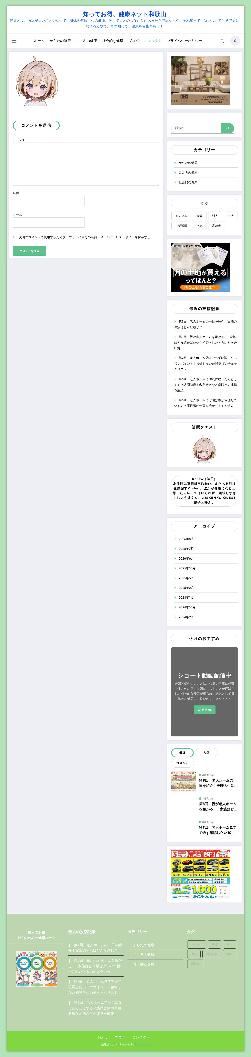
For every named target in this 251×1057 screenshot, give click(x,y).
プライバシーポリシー (184, 40)
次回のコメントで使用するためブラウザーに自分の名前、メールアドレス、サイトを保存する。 (86, 237)
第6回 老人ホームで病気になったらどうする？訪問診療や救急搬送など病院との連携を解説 (205, 385)
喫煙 (200, 216)
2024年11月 (187, 597)
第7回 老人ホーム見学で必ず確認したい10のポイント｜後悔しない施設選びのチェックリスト (205, 364)
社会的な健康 (112, 40)
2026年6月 (186, 558)
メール (17, 215)
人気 (206, 752)
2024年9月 (186, 617)
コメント (19, 140)
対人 (215, 216)
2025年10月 (187, 568)
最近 (182, 752)
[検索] (222, 41)
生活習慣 (181, 226)
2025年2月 (186, 587)
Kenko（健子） (204, 479)
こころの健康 (86, 40)
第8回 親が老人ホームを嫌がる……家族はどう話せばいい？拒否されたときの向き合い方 (205, 343)
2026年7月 (186, 548)
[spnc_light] (235, 41)
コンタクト (153, 40)
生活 (231, 216)
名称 (16, 193)
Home (102, 1037)
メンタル (181, 216)
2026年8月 (186, 539)
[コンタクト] (38, 80)
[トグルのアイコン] (14, 41)
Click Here (205, 709)
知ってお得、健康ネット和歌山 (124, 14)
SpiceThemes (142, 1044)
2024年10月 (187, 607)
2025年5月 (186, 578)
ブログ (133, 40)
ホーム (39, 40)
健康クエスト (204, 427)
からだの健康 (60, 40)
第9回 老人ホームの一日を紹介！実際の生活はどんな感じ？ (218, 783)
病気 (200, 226)
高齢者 (216, 226)
